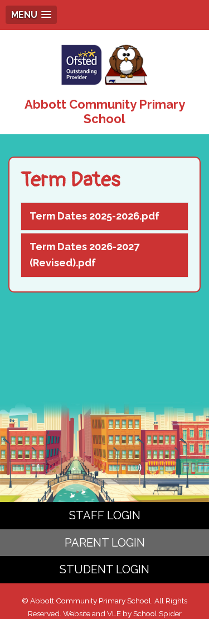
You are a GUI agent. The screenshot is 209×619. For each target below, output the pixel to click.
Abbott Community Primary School (105, 111)
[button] (31, 15)
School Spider (157, 613)
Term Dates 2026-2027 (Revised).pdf (84, 255)
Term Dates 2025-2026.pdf (94, 216)
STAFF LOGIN (104, 515)
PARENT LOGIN (105, 542)
